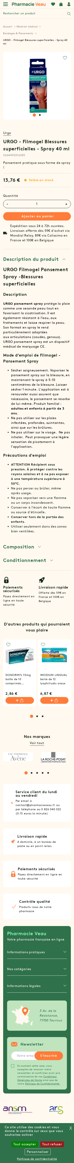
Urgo (7, 133)
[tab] (34, 115)
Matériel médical (27, 26)
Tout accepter (24, 1144)
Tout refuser (52, 1144)
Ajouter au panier (38, 216)
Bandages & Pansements (18, 33)
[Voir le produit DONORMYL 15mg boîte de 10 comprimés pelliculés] (20, 656)
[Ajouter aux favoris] (65, 58)
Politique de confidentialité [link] (37, 1159)
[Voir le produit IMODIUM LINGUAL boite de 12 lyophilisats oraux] (54, 656)
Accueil (7, 26)
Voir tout (37, 743)
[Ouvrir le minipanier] (61, 4)
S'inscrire (48, 1056)
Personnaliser (38, 1152)
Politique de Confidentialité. (42, 1083)
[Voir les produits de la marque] (18, 756)
